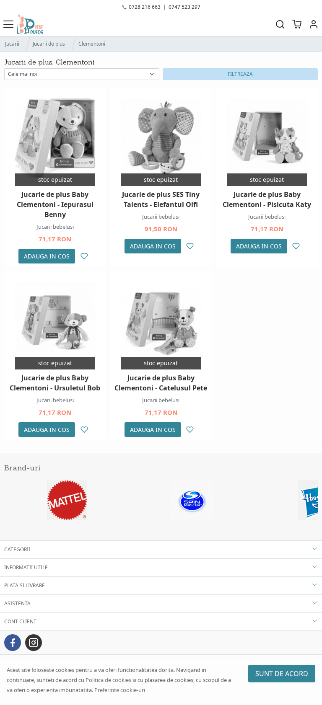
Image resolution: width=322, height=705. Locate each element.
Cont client (20, 621)
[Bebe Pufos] (30, 24)
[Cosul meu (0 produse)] (296, 24)
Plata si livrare (24, 585)
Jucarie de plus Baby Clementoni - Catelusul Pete (160, 383)
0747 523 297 (184, 6)
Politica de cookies (108, 680)
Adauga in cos (47, 256)
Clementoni (91, 43)
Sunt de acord (281, 673)
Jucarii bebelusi (55, 226)
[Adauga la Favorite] (84, 256)
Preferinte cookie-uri (119, 690)
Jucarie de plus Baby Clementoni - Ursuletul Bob (55, 383)
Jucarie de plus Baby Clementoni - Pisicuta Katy (267, 199)
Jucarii (12, 43)
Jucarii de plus (49, 43)
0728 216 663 (145, 6)
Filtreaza (240, 73)
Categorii (17, 549)
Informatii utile (26, 567)
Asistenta (17, 603)
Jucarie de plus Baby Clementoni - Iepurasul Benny (55, 204)
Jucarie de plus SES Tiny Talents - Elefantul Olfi (161, 199)
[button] (313, 24)
